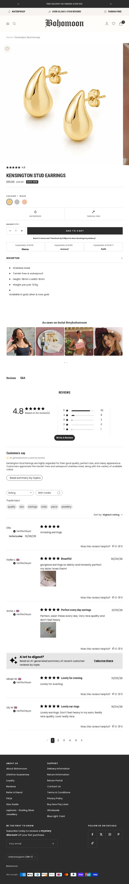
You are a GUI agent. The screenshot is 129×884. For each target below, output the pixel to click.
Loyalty (10, 780)
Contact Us (54, 786)
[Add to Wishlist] (7, 48)
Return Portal (54, 780)
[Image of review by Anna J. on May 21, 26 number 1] (48, 630)
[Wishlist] (113, 23)
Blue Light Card (56, 816)
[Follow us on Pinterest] (118, 834)
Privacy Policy (55, 798)
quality (11, 506)
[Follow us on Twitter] (101, 834)
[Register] (53, 844)
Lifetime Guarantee (17, 774)
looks (44, 506)
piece (54, 506)
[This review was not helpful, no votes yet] (119, 546)
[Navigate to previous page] (47, 740)
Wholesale (53, 810)
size (22, 506)
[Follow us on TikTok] (92, 843)
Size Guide (12, 804)
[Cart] (121, 24)
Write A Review (64, 437)
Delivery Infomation (58, 768)
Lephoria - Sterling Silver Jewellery (20, 812)
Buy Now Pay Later (57, 804)
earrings (32, 506)
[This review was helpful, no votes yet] (113, 546)
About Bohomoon (16, 768)
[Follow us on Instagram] (109, 834)
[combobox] (20, 492)
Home (9, 37)
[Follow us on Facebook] (92, 834)
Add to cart (75, 230)
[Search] (14, 23)
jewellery (66, 506)
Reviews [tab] (11, 378)
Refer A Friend (14, 792)
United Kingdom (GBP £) (20, 856)
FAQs (9, 798)
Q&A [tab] (22, 377)
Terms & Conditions (58, 792)
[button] (21, 341)
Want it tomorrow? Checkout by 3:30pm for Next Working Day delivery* (64, 238)
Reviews (11, 786)
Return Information (58, 774)
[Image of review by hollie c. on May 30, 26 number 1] (48, 578)
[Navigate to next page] (82, 740)
